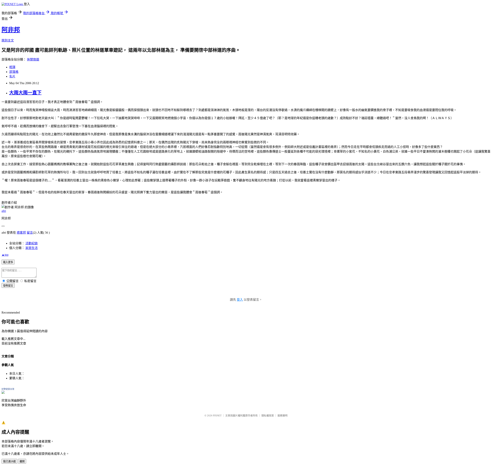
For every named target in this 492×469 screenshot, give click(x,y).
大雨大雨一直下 (25, 92)
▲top (5, 254)
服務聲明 (283, 415)
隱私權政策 (267, 415)
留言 (30, 232)
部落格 (13, 71)
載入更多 (8, 262)
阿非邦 (11, 29)
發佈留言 (8, 285)
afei (4, 211)
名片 (12, 76)
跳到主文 (8, 40)
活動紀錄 (31, 243)
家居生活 (31, 248)
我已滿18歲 (9, 461)
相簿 (12, 67)
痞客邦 (21, 232)
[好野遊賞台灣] (3, 392)
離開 (22, 461)
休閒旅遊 (33, 59)
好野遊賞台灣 (8, 389)
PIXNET (217, 415)
